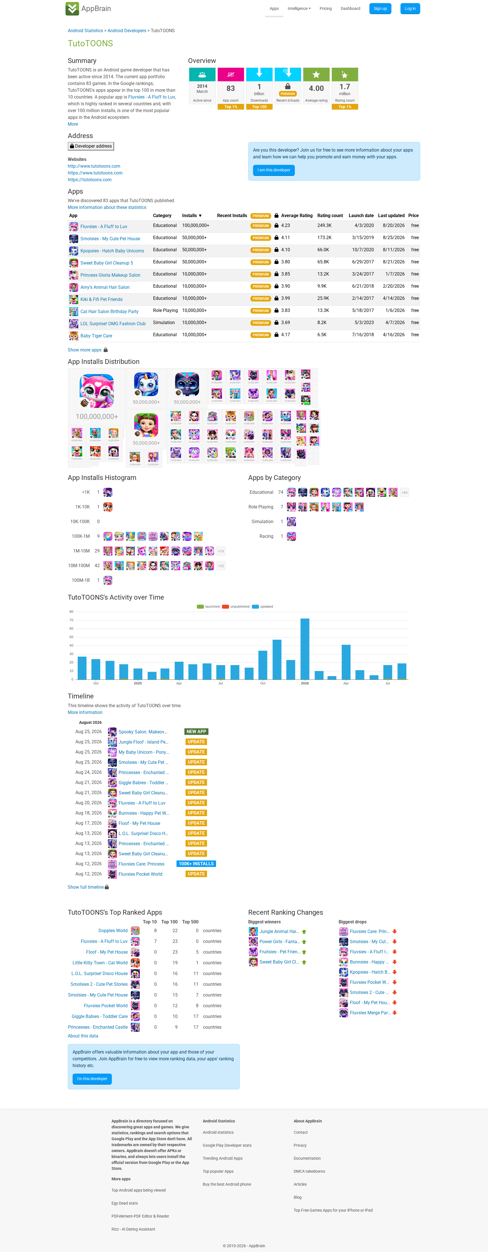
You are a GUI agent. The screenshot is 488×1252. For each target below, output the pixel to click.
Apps (274, 8)
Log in (410, 8)
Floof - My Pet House (139, 823)
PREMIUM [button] (261, 216)
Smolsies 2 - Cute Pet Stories (99, 984)
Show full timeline (86, 887)
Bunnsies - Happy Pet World (146, 813)
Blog (298, 1197)
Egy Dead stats (125, 1203)
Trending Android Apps (223, 1158)
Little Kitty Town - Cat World (100, 962)
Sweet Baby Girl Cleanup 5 (145, 793)
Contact (301, 1132)
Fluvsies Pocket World (140, 874)
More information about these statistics (107, 207)
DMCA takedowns (309, 1171)
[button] (276, 225)
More (73, 124)
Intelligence (299, 8)
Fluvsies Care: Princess (141, 864)
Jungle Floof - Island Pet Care (148, 742)
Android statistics (218, 1132)
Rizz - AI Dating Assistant (133, 1229)
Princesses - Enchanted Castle (148, 772)
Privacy (300, 1145)
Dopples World (113, 930)
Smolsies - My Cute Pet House (148, 762)
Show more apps (84, 350)
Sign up (380, 8)
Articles (300, 1184)
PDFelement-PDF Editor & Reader (140, 1216)
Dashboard (350, 8)
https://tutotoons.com (90, 179)
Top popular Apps (218, 1171)
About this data (83, 1036)
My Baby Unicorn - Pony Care (147, 752)
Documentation (307, 1158)
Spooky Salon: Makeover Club (148, 732)
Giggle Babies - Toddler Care (147, 782)
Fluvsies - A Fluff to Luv (151, 97)
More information (85, 712)
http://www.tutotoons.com (94, 166)
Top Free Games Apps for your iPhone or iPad (333, 1210)
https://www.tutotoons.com (95, 173)
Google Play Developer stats (227, 1145)
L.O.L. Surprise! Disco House (147, 833)
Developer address (93, 146)
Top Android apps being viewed (139, 1190)
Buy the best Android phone (227, 1184)
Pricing (326, 8)
